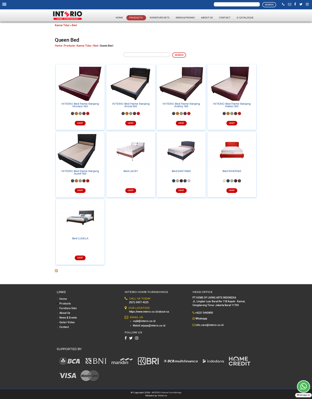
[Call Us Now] (283, 4)
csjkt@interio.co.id (144, 321)
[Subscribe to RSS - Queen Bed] (56, 271)
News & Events (68, 317)
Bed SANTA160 (181, 171)
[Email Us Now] (289, 4)
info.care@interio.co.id (209, 325)
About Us (207, 17)
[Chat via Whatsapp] (303, 386)
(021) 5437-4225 (138, 302)
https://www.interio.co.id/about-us (149, 311)
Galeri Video (67, 322)
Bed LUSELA (80, 238)
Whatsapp (201, 318)
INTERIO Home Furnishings (166, 392)
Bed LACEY (131, 171)
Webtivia (162, 395)
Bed (74, 25)
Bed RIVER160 (231, 171)
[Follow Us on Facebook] (295, 4)
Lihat (80, 123)
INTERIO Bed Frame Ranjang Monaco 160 (80, 105)
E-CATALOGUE (245, 17)
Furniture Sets (159, 17)
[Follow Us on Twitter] (300, 4)
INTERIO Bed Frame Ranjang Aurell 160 (80, 172)
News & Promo (185, 17)
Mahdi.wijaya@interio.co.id (149, 325)
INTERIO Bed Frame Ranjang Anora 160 (131, 105)
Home (119, 17)
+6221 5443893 (204, 312)
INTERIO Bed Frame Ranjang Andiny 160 (181, 105)
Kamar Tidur (62, 25)
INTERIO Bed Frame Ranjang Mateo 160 (232, 105)
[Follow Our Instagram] (307, 4)
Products (136, 17)
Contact (224, 17)
